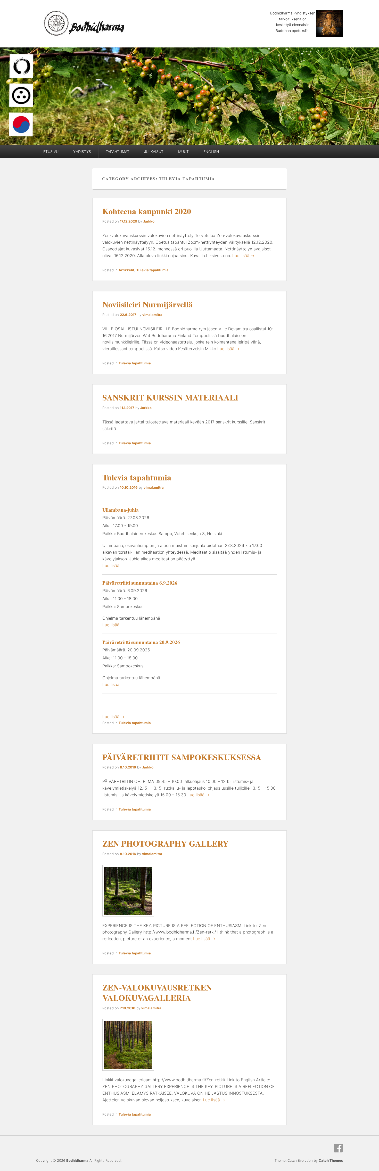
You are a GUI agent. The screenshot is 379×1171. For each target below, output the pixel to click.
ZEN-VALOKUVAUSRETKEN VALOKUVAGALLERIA (157, 992)
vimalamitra (152, 315)
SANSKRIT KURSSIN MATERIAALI (170, 397)
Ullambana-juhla (120, 509)
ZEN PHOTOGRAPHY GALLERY (165, 843)
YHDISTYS (82, 151)
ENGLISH (211, 151)
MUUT (183, 151)
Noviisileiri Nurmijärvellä (147, 304)
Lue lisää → (243, 255)
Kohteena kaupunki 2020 (146, 211)
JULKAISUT (153, 151)
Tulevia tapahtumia (152, 270)
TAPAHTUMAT (117, 151)
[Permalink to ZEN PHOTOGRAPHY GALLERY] (128, 918)
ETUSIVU (51, 151)
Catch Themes (331, 1160)
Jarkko (148, 221)
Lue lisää (110, 565)
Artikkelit (126, 270)
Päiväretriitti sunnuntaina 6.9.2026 (139, 582)
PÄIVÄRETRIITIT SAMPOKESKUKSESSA (181, 757)
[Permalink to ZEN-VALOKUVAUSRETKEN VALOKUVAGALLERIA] (128, 1073)
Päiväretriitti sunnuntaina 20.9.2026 (141, 642)
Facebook (338, 1148)
